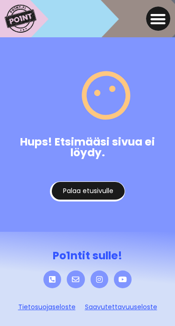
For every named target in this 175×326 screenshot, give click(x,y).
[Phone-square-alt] (52, 279)
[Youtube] (123, 279)
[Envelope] (75, 279)
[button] (158, 19)
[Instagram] (99, 279)
